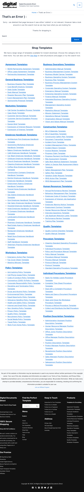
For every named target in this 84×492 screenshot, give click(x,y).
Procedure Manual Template (56, 257)
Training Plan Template (54, 221)
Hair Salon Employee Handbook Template (24, 203)
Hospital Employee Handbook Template (23, 206)
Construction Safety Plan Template (59, 137)
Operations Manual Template (56, 116)
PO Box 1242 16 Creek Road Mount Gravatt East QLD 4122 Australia (53, 427)
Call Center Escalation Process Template (23, 110)
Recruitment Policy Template (18, 317)
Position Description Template (57, 343)
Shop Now (25, 430)
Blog (23, 437)
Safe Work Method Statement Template (61, 162)
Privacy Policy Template (16, 311)
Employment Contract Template (58, 207)
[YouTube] (45, 488)
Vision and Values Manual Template (59, 122)
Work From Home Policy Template (21, 325)
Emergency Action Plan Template (20, 257)
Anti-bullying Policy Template (19, 272)
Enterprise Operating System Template (60, 94)
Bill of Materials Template (55, 131)
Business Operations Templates (59, 64)
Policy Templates (71, 430)
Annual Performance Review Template (60, 191)
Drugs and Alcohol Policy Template (21, 292)
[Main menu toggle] (79, 5)
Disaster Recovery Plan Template (20, 95)
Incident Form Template (54, 142)
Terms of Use (26, 432)
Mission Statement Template (56, 113)
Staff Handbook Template (17, 242)
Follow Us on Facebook (51, 407)
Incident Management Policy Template (60, 145)
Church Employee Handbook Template (22, 161)
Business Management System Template (61, 72)
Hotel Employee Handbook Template (22, 209)
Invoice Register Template (55, 151)
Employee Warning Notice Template (59, 205)
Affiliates (2, 473)
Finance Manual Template (55, 97)
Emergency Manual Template (57, 91)
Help (23, 435)
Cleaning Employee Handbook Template (23, 164)
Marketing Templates (72, 426)
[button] (74, 5)
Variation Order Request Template (58, 176)
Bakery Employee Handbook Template (22, 150)
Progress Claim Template (55, 153)
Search (4, 36)
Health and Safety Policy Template (21, 303)
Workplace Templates (73, 442)
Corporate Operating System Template (60, 88)
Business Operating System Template (60, 77)
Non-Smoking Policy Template (19, 308)
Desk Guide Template (16, 90)
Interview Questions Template (57, 213)
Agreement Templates (16, 64)
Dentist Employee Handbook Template (22, 178)
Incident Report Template (55, 148)
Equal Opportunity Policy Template (21, 297)
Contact (24, 439)
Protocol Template (52, 265)
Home (34, 12)
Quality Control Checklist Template (59, 231)
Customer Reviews (27, 427)
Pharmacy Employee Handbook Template (23, 222)
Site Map (33, 56)
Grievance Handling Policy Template (21, 300)
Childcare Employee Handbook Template (23, 159)
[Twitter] (36, 488)
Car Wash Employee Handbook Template (23, 156)
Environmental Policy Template (19, 294)
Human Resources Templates (75, 418)
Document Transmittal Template (58, 139)
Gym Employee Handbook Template (21, 200)
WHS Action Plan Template (56, 178)
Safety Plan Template (53, 173)
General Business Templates (19, 79)
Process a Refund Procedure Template (60, 305)
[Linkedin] (42, 488)
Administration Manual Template (58, 69)
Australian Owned (5, 471)
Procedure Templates (73, 437)
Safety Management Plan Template (59, 170)
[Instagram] (39, 488)
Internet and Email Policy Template (21, 305)
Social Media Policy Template (19, 319)
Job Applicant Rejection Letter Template (61, 216)
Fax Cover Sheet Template (18, 260)
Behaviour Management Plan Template (60, 193)
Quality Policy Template (16, 314)
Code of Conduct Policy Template (21, 278)
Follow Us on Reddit (50, 414)
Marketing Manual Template (56, 110)
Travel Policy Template (16, 322)
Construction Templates (73, 409)
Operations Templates (73, 428)
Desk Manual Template (16, 92)
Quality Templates (72, 440)
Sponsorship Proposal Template (20, 101)
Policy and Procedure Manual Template (61, 251)
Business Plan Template (55, 80)
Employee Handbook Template (19, 181)
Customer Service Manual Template (21, 116)
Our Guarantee (26, 425)
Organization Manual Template (57, 119)
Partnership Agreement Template (20, 74)
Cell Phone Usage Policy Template (21, 275)
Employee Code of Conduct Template (60, 196)
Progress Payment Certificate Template (61, 156)
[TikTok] (48, 488)
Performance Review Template (57, 218)
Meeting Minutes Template (18, 263)
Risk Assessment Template (56, 159)
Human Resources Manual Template (59, 210)
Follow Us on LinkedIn (51, 404)
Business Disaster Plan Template (20, 84)
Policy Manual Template (54, 254)
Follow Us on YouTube (51, 409)
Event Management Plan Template (21, 98)
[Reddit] (51, 488)
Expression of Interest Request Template (23, 127)
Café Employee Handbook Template (21, 153)
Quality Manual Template (55, 234)
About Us (25, 423)
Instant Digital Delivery (6, 461)
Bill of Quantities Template (55, 134)
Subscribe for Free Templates (53, 402)
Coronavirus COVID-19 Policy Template (23, 280)
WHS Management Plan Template (58, 181)
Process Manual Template (55, 260)
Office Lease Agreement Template (21, 72)
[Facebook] (33, 488)
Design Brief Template (16, 124)
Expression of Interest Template (20, 130)
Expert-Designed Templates (7, 468)
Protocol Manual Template (55, 263)
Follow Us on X (49, 412)
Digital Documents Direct (27, 4)
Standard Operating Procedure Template (61, 268)
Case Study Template (16, 113)
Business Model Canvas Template (59, 74)
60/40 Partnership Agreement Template (23, 69)
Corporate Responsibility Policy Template (23, 283)
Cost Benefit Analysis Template (20, 87)
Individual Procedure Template (57, 249)
